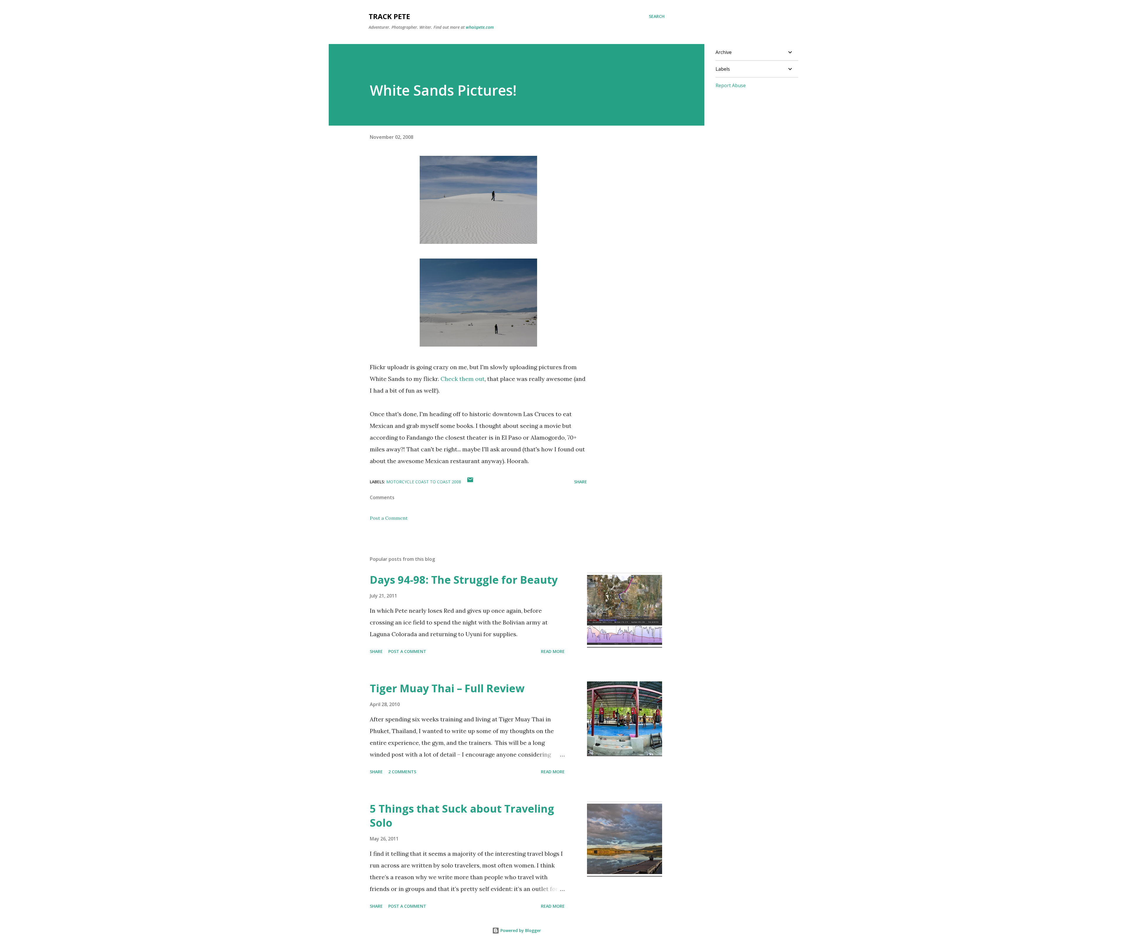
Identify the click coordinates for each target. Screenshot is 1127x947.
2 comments (402, 771)
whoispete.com (480, 27)
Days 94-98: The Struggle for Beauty (464, 580)
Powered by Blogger (520, 930)
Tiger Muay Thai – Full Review (447, 688)
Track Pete (389, 16)
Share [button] (580, 482)
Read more (553, 651)
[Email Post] (470, 482)
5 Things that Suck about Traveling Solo (462, 815)
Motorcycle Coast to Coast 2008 (423, 482)
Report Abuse (731, 85)
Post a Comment (389, 518)
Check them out (463, 378)
